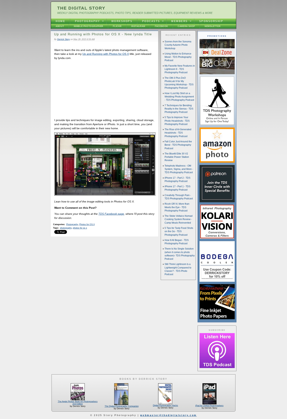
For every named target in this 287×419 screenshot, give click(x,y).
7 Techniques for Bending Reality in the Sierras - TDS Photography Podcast (179, 108)
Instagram (138, 26)
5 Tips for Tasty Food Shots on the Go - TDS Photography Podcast (179, 231)
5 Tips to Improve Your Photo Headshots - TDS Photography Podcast (177, 120)
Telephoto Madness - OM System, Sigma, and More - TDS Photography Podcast (179, 169)
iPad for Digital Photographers (209, 405)
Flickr (117, 26)
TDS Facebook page (111, 213)
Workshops (122, 21)
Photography (87, 21)
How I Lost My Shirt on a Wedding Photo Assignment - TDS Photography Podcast (179, 96)
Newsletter (212, 26)
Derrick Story (63, 39)
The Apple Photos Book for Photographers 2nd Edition (78, 402)
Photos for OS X (87, 224)
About (60, 26)
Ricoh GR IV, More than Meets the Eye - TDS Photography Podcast (177, 207)
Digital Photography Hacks (165, 405)
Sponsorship (211, 21)
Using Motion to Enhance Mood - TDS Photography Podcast (178, 57)
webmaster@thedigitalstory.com (168, 415)
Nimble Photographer (88, 26)
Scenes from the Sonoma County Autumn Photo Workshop (178, 45)
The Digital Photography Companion (122, 406)
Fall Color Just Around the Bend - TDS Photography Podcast (178, 145)
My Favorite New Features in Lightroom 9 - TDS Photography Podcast (180, 69)
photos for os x (80, 228)
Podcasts (151, 21)
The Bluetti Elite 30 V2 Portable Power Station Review (177, 157)
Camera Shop (186, 26)
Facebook (161, 26)
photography (66, 228)
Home (60, 21)
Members (179, 21)
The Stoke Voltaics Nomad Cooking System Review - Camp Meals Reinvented (179, 219)
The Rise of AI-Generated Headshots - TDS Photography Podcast (178, 132)
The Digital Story (81, 8)
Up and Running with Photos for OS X (105, 53)
